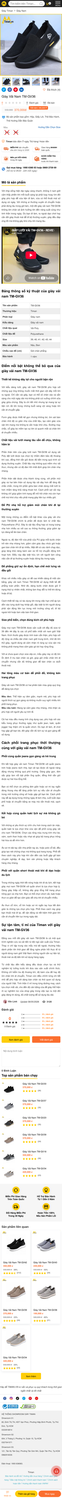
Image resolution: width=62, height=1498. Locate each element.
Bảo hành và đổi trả (13, 1476)
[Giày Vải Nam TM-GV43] (46, 1244)
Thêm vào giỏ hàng (26, 1493)
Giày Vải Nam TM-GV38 (45, 1309)
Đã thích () (53, 89)
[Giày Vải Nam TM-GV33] (9, 1089)
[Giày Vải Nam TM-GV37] (9, 1106)
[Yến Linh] (5, 1002)
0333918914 (7, 1429)
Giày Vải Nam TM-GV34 (34, 1168)
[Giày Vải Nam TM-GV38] (46, 1292)
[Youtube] (36, 1398)
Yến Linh (12, 1001)
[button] (49, 3)
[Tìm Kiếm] (42, 4)
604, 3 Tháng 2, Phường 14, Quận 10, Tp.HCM (21, 1438)
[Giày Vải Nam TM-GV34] (9, 1174)
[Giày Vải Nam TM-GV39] (9, 1140)
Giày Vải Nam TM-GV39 (34, 1134)
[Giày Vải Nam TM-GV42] (16, 1244)
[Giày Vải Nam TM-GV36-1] (31, 45)
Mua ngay (50, 1493)
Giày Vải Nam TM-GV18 (34, 1151)
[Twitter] (23, 1398)
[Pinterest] (30, 1398)
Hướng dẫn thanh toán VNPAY (35, 1483)
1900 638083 (16, 1463)
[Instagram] (11, 1398)
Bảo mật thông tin (18, 1480)
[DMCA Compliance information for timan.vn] (28, 1406)
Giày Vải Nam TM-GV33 (34, 1083)
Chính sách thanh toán (37, 1480)
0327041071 (7, 1442)
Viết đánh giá (46, 1039)
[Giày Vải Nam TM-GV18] (9, 1157)
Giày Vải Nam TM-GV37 (34, 1100)
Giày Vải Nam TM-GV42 (15, 1262)
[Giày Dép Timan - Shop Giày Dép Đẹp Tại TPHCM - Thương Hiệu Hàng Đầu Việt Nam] (4, 3)
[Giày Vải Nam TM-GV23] (9, 1123)
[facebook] (4, 1398)
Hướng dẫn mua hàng (32, 1476)
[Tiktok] (17, 1398)
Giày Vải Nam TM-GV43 (45, 1262)
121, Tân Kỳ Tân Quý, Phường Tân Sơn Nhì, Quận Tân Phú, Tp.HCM (31, 1451)
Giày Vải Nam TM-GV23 (34, 1117)
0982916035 (7, 1454)
